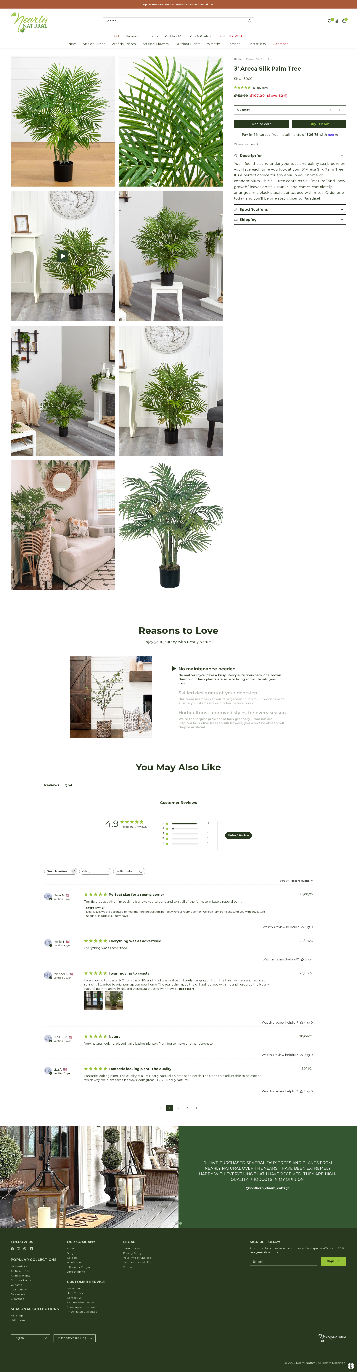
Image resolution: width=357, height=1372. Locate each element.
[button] (63, 256)
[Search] (249, 20)
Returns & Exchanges (81, 1302)
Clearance (281, 44)
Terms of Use (131, 1248)
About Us (73, 1248)
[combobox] (178, 20)
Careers (72, 1257)
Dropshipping (76, 1271)
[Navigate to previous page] (160, 1108)
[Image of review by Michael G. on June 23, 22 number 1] (93, 1000)
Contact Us (74, 1297)
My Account (75, 1288)
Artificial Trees (94, 44)
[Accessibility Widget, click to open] (351, 1366)
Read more (186, 989)
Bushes (152, 36)
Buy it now (319, 124)
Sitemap (129, 1267)
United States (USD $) (71, 1338)
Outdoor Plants (188, 44)
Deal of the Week (230, 36)
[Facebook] (13, 1249)
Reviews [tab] (51, 785)
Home (238, 59)
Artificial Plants (124, 44)
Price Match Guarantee (82, 1311)
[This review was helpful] (301, 1022)
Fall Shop (17, 1315)
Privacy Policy (132, 1253)
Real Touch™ (174, 36)
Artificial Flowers (155, 44)
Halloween (133, 36)
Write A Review (238, 835)
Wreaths (214, 44)
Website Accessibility (137, 1262)
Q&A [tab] (69, 785)
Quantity (243, 109)
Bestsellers (257, 44)
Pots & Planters (200, 36)
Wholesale (74, 1262)
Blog (70, 1253)
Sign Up (333, 1261)
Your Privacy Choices (137, 1257)
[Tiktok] (31, 1249)
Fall (116, 36)
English (19, 1338)
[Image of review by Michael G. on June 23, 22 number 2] (114, 1000)
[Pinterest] (25, 1249)
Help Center (75, 1293)
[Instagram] (19, 1249)
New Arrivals (19, 1266)
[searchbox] (57, 871)
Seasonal (235, 44)
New (72, 44)
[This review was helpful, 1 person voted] (302, 927)
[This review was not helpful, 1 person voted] (309, 959)
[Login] (337, 21)
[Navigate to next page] (196, 1108)
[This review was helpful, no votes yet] (302, 959)
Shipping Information (81, 1306)
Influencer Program (79, 1267)
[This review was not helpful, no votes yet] (308, 927)
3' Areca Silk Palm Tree (259, 59)
